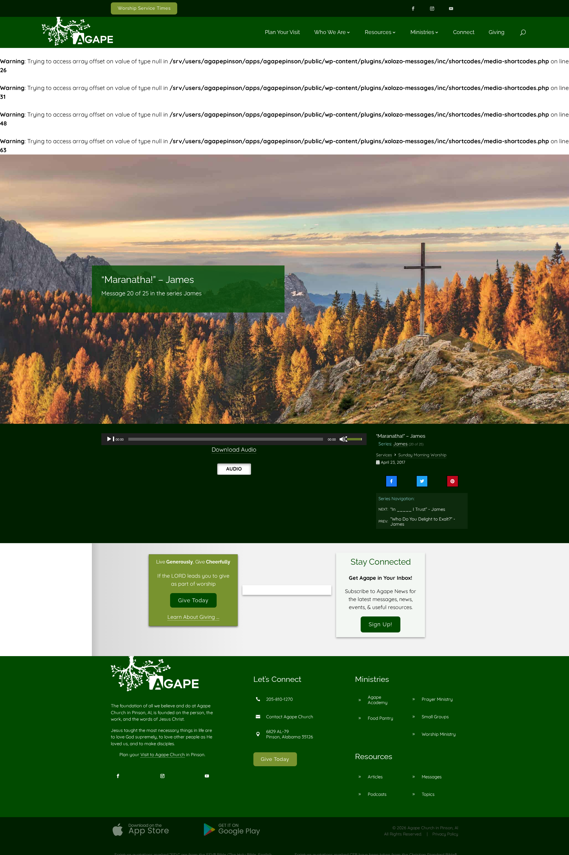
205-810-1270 (279, 699)
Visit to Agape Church (162, 754)
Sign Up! (380, 624)
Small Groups (435, 716)
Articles (375, 777)
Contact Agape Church (289, 716)
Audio (234, 469)
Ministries (422, 32)
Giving (496, 32)
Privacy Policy (445, 834)
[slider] (355, 438)
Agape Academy (378, 699)
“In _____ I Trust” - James (417, 509)
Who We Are (330, 32)
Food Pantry (380, 718)
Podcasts (377, 794)
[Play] (110, 439)
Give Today (193, 600)
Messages (432, 777)
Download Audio (234, 449)
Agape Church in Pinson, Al (432, 827)
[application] (234, 439)
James (400, 444)
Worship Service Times (144, 8)
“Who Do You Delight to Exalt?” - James (422, 521)
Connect (463, 32)
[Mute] (343, 439)
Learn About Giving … (193, 617)
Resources (378, 32)
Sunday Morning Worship (422, 455)
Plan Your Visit (282, 32)
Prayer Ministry (437, 699)
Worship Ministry (439, 734)
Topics (428, 794)
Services (384, 455)
